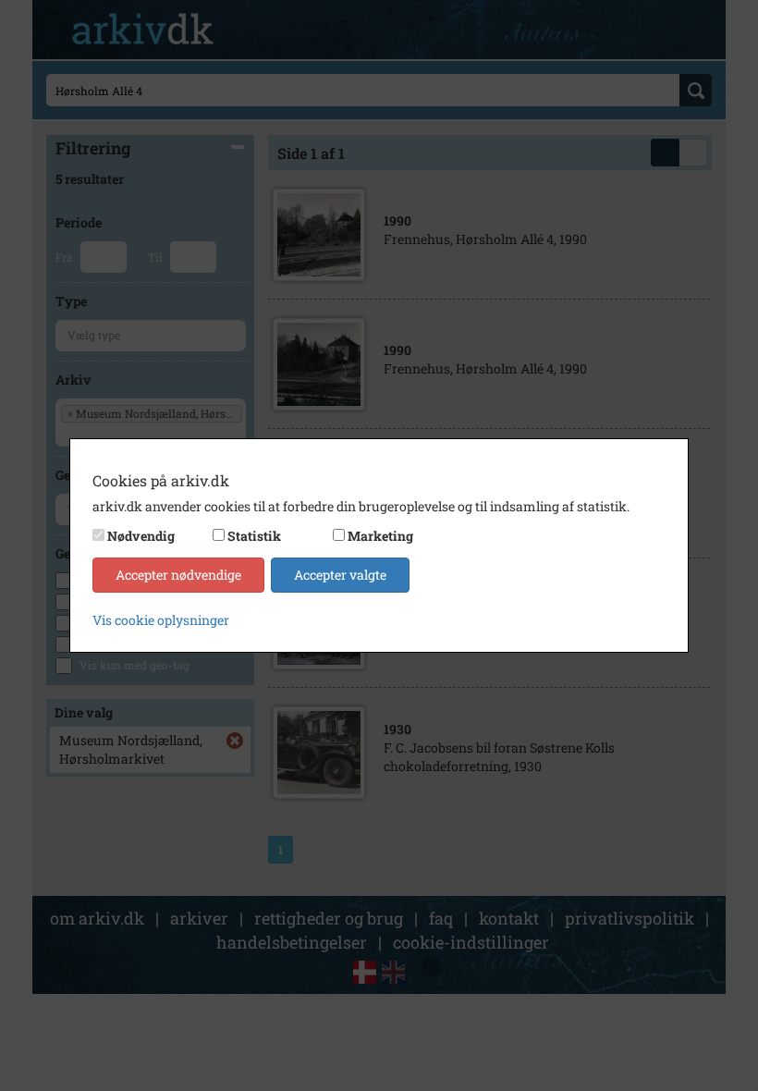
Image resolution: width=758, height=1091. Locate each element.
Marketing (380, 536)
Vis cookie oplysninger (160, 620)
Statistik (254, 536)
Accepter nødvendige (178, 574)
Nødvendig (141, 536)
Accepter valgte (340, 574)
